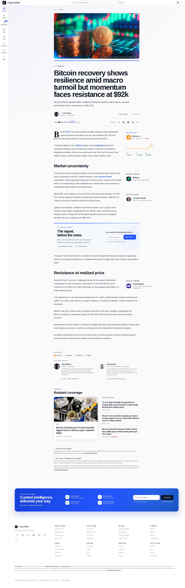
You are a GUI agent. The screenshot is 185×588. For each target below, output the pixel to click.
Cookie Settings (65, 580)
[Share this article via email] (137, 122)
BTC (68, 132)
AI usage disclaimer (90, 453)
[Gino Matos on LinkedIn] (64, 379)
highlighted (100, 145)
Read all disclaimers (113, 570)
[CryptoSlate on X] (17, 535)
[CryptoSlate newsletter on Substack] (28, 535)
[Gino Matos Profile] (56, 114)
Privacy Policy (66, 566)
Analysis (60, 66)
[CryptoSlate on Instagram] (44, 535)
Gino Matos (67, 113)
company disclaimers (61, 470)
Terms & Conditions (44, 580)
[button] (4, 58)
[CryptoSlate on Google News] (22, 535)
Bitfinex (79, 145)
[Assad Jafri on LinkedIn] (109, 379)
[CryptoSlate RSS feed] (17, 540)
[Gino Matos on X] (62, 379)
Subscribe (167, 497)
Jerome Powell (105, 177)
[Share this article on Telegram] (128, 122)
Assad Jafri (111, 364)
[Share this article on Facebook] (123, 122)
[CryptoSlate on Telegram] (33, 535)
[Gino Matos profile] (57, 366)
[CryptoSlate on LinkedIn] (39, 535)
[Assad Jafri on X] (107, 379)
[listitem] (57, 355)
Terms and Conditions (52, 566)
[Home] (54, 9)
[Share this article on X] (119, 122)
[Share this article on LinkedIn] (133, 122)
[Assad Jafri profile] (102, 366)
